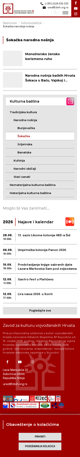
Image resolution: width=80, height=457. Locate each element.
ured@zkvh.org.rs (15, 384)
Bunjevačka (26, 128)
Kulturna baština (31, 23)
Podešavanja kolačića (40, 446)
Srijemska (24, 144)
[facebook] (9, 362)
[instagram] (33, 362)
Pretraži (55, 12)
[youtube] (21, 362)
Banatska (24, 152)
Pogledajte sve (40, 310)
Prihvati (40, 437)
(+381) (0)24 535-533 (56, 4)
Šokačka (23, 136)
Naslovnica (10, 23)
